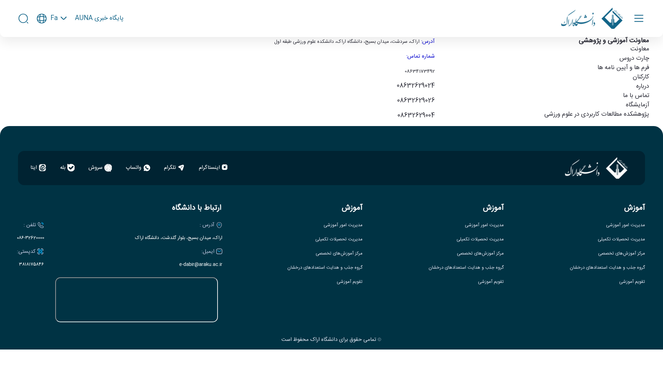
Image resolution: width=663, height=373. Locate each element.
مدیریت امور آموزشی (625, 225)
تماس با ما (636, 95)
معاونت (640, 49)
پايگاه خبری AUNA (99, 18)
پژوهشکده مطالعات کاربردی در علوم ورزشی (596, 114)
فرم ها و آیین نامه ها (623, 68)
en (52, 39)
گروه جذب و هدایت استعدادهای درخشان (607, 267)
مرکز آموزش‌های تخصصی (621, 253)
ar (51, 52)
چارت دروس (634, 58)
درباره (642, 86)
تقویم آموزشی (632, 282)
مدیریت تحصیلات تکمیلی (621, 239)
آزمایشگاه (637, 105)
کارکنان (641, 77)
